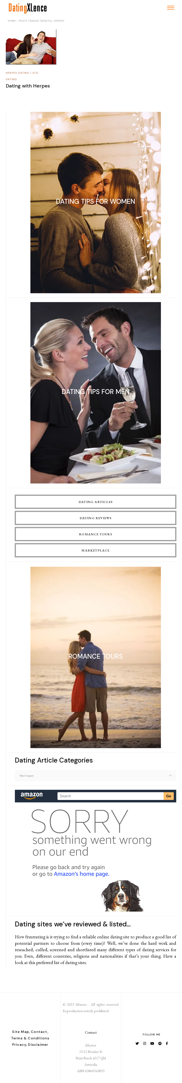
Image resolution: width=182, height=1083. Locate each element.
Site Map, (21, 1031)
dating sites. (76, 962)
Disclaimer (38, 1044)
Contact (91, 1032)
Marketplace (95, 550)
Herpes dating (17, 73)
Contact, (39, 1031)
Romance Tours (95, 534)
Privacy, (19, 1044)
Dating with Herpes (28, 86)
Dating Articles (96, 502)
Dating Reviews (96, 518)
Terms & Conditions (30, 1038)
